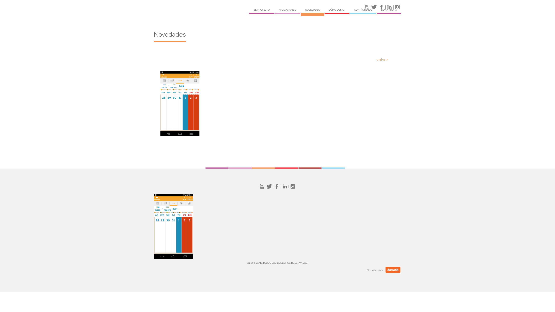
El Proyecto (262, 9)
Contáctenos (363, 9)
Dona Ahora (389, 9)
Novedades (312, 9)
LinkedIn (285, 186)
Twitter (269, 186)
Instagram (292, 186)
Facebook (277, 186)
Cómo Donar (337, 9)
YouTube (261, 186)
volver (382, 59)
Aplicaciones (287, 9)
